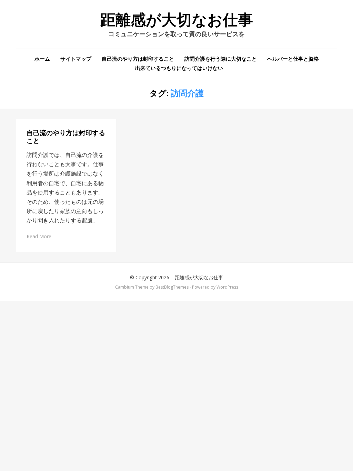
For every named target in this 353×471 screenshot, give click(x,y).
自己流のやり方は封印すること (138, 58)
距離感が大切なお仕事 (176, 20)
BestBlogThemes (172, 287)
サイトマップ (75, 58)
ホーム (42, 58)
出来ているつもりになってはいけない (179, 67)
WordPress (227, 287)
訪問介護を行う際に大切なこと (220, 58)
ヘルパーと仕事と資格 (293, 58)
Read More (39, 236)
